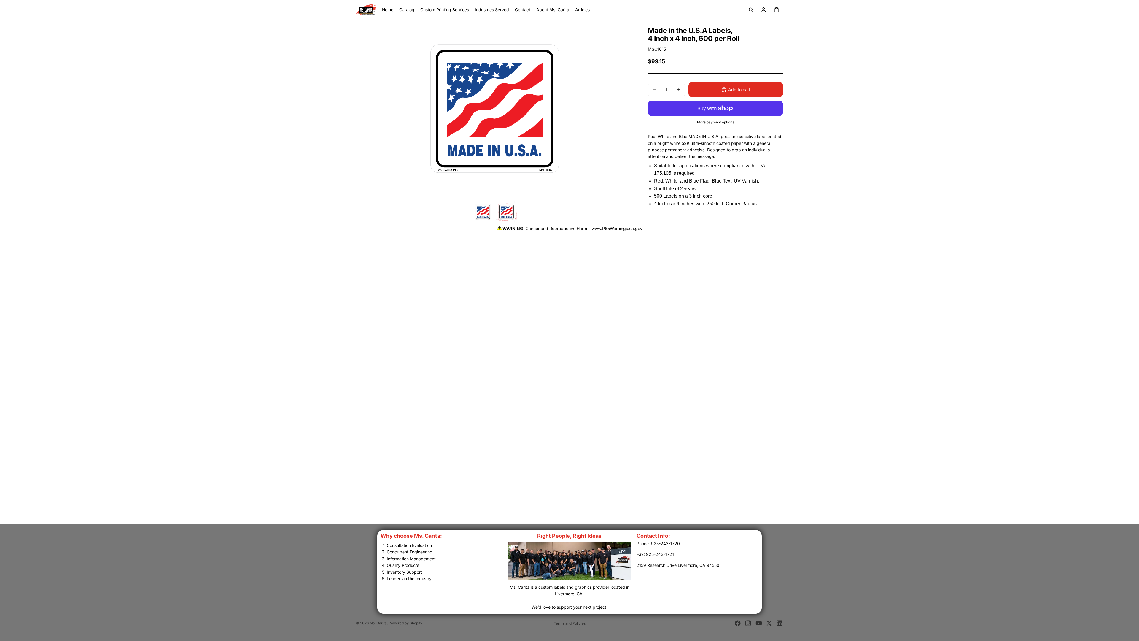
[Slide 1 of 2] (483, 212)
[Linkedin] (779, 623)
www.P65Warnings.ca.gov (616, 228)
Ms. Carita (378, 623)
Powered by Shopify (405, 623)
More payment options (715, 122)
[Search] (751, 9)
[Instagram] (748, 623)
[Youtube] (758, 623)
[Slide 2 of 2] (506, 212)
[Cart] (776, 9)
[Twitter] (769, 623)
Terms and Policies (570, 623)
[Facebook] (737, 623)
